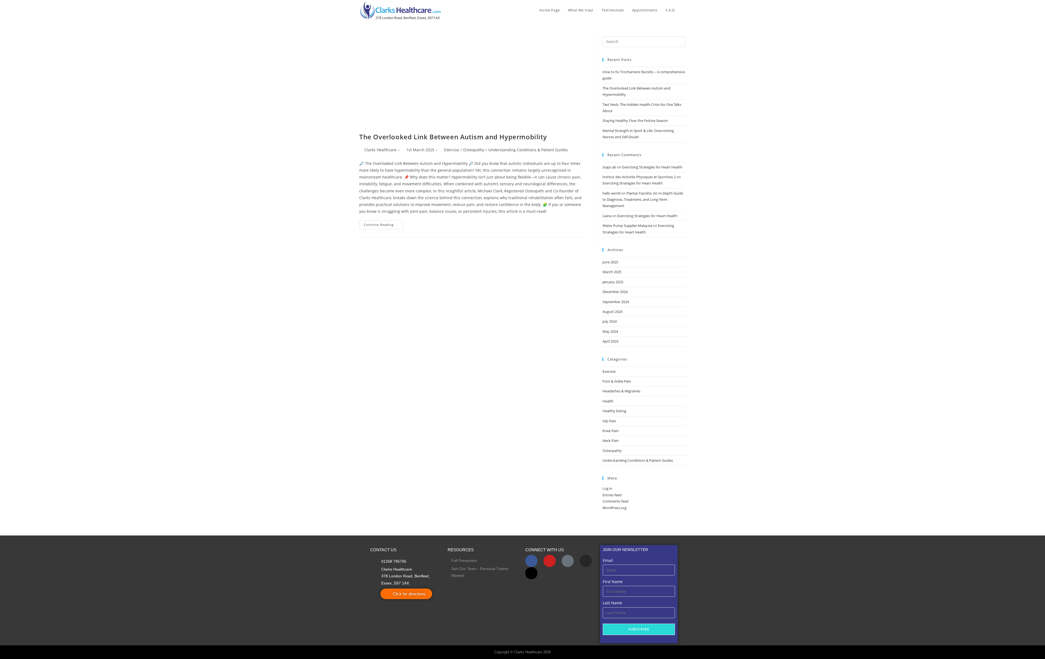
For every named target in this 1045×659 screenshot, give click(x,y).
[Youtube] (549, 561)
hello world (611, 193)
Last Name (612, 602)
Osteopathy (473, 149)
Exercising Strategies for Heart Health (652, 167)
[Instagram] (586, 561)
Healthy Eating (614, 410)
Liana (607, 215)
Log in (607, 488)
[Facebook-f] (531, 561)
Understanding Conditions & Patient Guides (528, 149)
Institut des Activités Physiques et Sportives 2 (639, 176)
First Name (613, 581)
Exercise (451, 149)
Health (608, 401)
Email (608, 560)
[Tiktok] (568, 561)
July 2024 (610, 321)
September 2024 (616, 301)
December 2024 (615, 291)
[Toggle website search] (684, 10)
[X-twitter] (531, 573)
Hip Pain (609, 420)
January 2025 (613, 281)
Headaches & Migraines (621, 391)
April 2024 (610, 341)
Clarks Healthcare (380, 149)
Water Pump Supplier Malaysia (627, 225)
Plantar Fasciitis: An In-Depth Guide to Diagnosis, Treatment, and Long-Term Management (643, 199)
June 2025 (610, 262)
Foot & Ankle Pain (617, 381)
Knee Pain (611, 430)
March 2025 (612, 271)
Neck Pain (611, 440)
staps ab (609, 167)
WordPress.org (614, 507)
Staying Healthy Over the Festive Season (635, 120)
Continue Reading (383, 223)
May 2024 (610, 331)
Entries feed (612, 494)
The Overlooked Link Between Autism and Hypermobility (454, 136)
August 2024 (612, 311)
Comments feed (615, 501)
